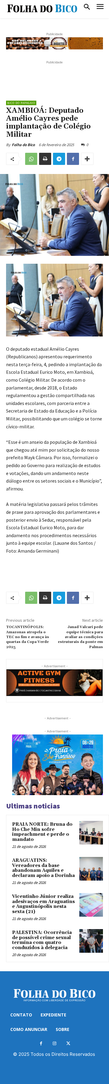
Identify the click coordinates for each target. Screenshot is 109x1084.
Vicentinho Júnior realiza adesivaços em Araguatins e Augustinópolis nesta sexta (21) (43, 904)
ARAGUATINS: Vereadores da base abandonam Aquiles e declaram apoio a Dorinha (43, 868)
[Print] (45, 159)
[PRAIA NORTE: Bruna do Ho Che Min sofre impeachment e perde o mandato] (91, 833)
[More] (87, 159)
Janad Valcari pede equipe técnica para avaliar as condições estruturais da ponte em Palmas (80, 637)
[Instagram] (54, 1043)
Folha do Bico (23, 144)
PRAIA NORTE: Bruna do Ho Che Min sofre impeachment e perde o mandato (42, 831)
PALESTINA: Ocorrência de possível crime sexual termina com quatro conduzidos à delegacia (42, 940)
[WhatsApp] (31, 159)
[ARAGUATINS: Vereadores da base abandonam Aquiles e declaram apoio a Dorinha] (91, 869)
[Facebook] (73, 159)
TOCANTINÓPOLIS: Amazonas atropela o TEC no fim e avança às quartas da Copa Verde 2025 (27, 637)
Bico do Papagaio (21, 103)
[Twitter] (68, 1043)
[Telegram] (59, 159)
